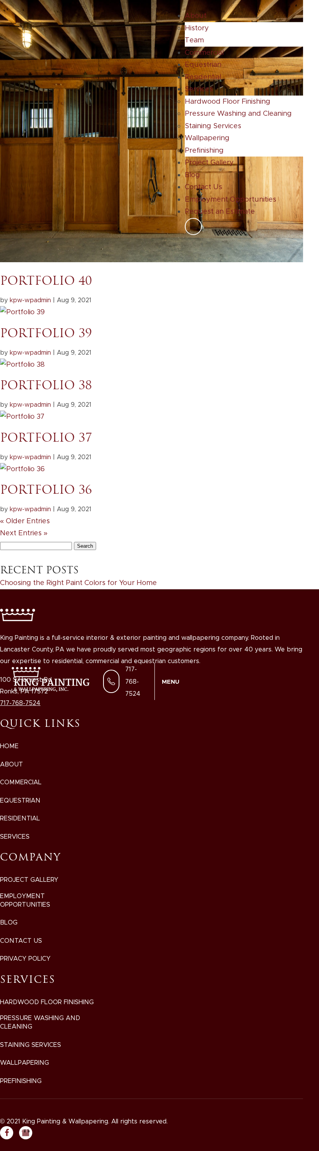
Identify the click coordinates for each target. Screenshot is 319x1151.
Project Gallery (209, 162)
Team (194, 40)
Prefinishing (204, 150)
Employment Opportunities (230, 199)
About (196, 15)
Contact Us (203, 187)
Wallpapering (207, 138)
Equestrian (203, 64)
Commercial (204, 52)
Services (199, 89)
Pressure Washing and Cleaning (238, 113)
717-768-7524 (132, 681)
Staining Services (213, 126)
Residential (203, 77)
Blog (192, 175)
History (197, 28)
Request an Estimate (220, 211)
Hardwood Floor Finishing (227, 101)
